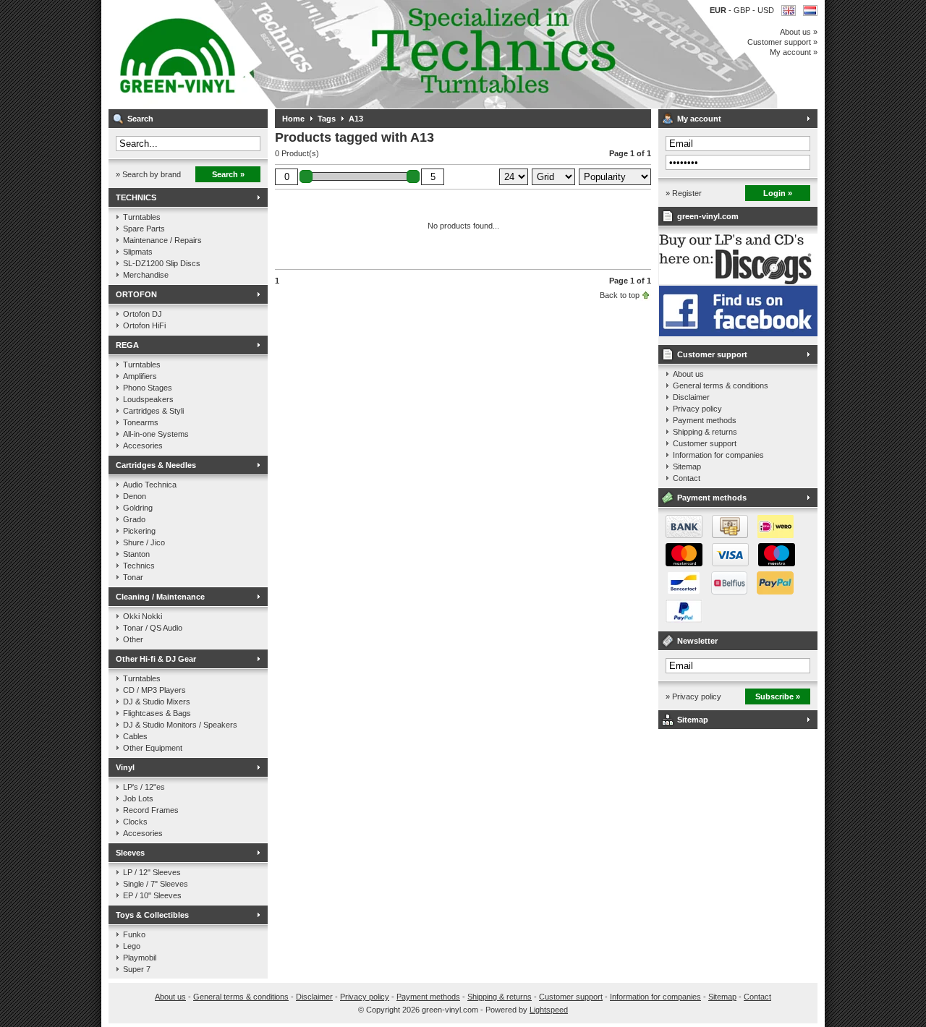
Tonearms (140, 422)
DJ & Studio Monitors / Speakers (180, 724)
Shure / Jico (144, 542)
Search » (228, 174)
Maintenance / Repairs (162, 240)
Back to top (620, 295)
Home (293, 118)
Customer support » (782, 42)
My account (699, 118)
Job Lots (138, 798)
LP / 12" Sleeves (152, 872)
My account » (793, 52)
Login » (777, 193)
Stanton (136, 554)
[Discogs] (738, 281)
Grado (134, 519)
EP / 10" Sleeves (152, 895)
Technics (139, 565)
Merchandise (146, 274)
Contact (686, 478)
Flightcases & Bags (157, 713)
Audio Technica (150, 484)
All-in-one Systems (156, 434)
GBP (743, 10)
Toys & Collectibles (152, 915)
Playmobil (139, 957)
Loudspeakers (148, 399)
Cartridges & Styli (153, 410)
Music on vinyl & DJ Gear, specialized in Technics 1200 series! (300, 54)
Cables (135, 736)
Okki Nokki (142, 616)
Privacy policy (697, 408)
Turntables (142, 217)
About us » (798, 31)
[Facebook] (738, 333)
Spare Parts (144, 228)
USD (765, 10)
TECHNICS (136, 197)
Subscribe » (777, 696)
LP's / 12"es (144, 787)
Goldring (138, 507)
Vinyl (125, 767)
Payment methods (704, 420)
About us (688, 374)
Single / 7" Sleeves (155, 883)
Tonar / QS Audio (152, 627)
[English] (788, 10)
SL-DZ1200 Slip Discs (161, 263)
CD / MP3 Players (154, 690)
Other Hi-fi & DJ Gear (156, 659)
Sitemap (687, 466)
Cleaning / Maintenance (160, 596)
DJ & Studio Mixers (156, 701)
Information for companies (718, 455)
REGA (127, 345)
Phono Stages (147, 387)
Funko (134, 934)
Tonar (133, 577)
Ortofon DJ (142, 314)
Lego (131, 946)
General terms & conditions (720, 385)
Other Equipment (152, 747)
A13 (356, 118)
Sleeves (130, 852)
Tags (327, 118)
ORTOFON (136, 294)
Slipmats (138, 251)
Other (133, 639)
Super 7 (136, 969)
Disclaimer (691, 397)
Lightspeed (549, 1009)
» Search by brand (148, 174)
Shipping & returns (705, 431)
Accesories (143, 445)
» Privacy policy (693, 696)
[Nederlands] (810, 10)
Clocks (135, 821)
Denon (134, 496)
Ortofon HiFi (144, 325)
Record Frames (151, 810)
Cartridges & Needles (156, 465)
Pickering (139, 531)
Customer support (712, 354)
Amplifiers (140, 376)
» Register (684, 193)
